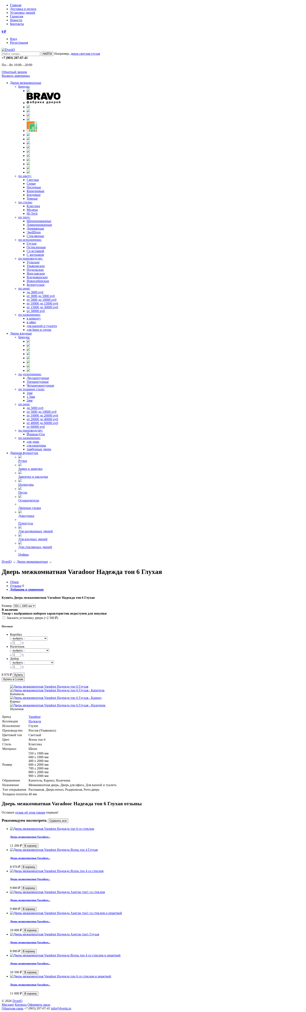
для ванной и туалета (42, 326)
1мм (29, 393)
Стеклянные (35, 236)
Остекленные (36, 247)
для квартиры (36, 445)
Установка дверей (22, 12)
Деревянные (35, 228)
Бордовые (34, 195)
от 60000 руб (36, 426)
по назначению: (29, 314)
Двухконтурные (38, 378)
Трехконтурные (38, 381)
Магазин (8, 1004)
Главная (15, 5)
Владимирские (37, 277)
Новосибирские (38, 281)
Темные (32, 198)
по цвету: (25, 176)
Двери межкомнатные (25, 83)
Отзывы (15, 586)
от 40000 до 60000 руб (42, 423)
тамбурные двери (39, 449)
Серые (31, 183)
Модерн (32, 210)
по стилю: (25, 202)
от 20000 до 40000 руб (42, 419)
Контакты (17, 24)
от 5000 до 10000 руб (41, 299)
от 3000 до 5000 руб (41, 296)
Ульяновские (36, 266)
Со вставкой (35, 251)
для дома (33, 441)
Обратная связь (12, 1008)
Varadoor (35, 716)
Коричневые (35, 191)
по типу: (24, 217)
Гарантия (16, 16)
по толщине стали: (31, 389)
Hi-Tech (32, 213)
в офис (31, 322)
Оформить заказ (38, 1004)
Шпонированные (39, 221)
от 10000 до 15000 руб (42, 303)
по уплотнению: (29, 374)
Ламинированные (39, 225)
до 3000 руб (35, 292)
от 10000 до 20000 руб (42, 415)
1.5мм (31, 396)
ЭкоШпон (34, 232)
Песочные (34, 187)
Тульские (33, 262)
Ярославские (36, 273)
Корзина (21, 1004)
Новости (16, 20)
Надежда (35, 721)
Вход (13, 39)
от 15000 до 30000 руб (42, 307)
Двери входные (21, 333)
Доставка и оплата (23, 9)
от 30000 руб (36, 311)
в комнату (34, 318)
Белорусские (36, 284)
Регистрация (19, 42)
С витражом (35, 254)
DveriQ (7, 561)
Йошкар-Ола (36, 434)
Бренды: (24, 86)
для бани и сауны (39, 329)
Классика (33, 206)
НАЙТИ (47, 53)
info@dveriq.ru (61, 1008)
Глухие (32, 243)
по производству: (30, 258)
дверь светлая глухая (85, 53)
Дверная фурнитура (24, 453)
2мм (29, 400)
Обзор (14, 582)
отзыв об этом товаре (30, 812)
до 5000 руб (35, 408)
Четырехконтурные (40, 385)
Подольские (35, 269)
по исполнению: (30, 239)
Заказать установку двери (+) (32, 618)
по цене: (24, 288)
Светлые (33, 180)
